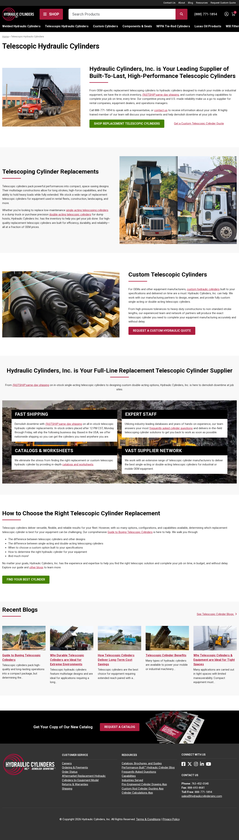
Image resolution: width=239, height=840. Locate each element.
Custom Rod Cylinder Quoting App (143, 788)
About (181, 2)
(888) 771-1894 (205, 14)
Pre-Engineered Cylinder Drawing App (144, 784)
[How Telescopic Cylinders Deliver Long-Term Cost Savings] (119, 638)
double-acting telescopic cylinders (70, 214)
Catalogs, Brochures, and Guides (142, 763)
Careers (67, 763)
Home (5, 36)
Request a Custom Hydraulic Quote (162, 330)
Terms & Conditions (148, 819)
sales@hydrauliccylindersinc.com (201, 796)
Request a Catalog (119, 727)
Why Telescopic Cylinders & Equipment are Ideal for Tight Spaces (214, 660)
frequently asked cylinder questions (171, 428)
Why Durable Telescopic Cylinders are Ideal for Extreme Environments (67, 660)
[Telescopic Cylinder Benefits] (167, 638)
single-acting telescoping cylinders (87, 210)
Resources (202, 2)
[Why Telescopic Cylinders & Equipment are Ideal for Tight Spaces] (215, 638)
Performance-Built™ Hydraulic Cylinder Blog (148, 767)
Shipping (67, 788)
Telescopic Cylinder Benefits (166, 655)
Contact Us (169, 2)
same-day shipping (160, 94)
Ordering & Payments (75, 767)
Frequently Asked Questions (139, 771)
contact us (160, 110)
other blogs (36, 567)
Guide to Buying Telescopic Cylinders (130, 532)
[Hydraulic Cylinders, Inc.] (18, 14)
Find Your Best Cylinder (26, 579)
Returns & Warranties (75, 784)
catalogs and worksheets (77, 464)
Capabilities (129, 776)
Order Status (69, 771)
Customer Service (75, 754)
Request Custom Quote (223, 2)
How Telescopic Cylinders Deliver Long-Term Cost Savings (116, 660)
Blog (190, 2)
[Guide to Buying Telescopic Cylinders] (24, 638)
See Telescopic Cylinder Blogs (215, 614)
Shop (53, 14)
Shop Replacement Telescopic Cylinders (127, 123)
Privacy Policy (171, 819)
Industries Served (132, 780)
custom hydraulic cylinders (203, 289)
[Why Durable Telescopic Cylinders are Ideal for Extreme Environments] (71, 638)
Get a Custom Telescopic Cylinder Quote (199, 123)
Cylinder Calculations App (137, 792)
